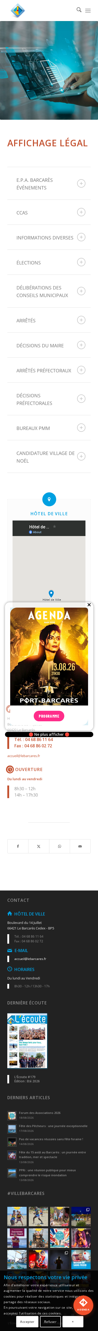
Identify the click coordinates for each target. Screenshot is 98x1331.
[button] (83, 1313)
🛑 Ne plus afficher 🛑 (49, 734)
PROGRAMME (49, 716)
